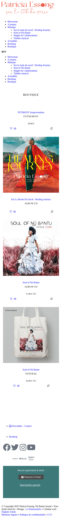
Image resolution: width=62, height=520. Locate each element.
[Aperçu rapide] (15, 128)
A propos (12, 24)
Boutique (12, 46)
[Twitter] (15, 447)
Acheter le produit (32, 211)
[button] (31, 51)
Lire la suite (33, 385)
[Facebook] (7, 447)
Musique (12, 27)
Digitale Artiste (9, 512)
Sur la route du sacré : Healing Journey (32, 30)
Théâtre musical (21, 38)
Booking (12, 44)
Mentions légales (9, 514)
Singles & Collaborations (25, 35)
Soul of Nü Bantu (22, 32)
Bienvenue (13, 21)
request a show (32, 477)
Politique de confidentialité (32, 514)
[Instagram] (23, 447)
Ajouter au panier (33, 128)
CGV (49, 514)
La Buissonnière (33, 509)
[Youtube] (31, 447)
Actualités (12, 41)
